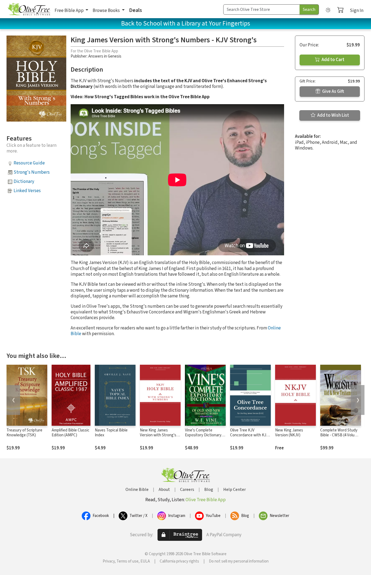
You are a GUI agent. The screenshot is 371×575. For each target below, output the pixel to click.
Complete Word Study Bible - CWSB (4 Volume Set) (340, 435)
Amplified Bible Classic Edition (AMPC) (70, 432)
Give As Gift (332, 91)
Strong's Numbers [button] (32, 172)
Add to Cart (332, 59)
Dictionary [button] (24, 181)
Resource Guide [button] (29, 163)
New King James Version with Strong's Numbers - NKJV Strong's (158, 438)
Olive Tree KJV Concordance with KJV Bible (249, 435)
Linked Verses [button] (27, 191)
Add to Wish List (332, 115)
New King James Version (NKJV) (289, 432)
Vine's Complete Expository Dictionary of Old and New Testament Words (205, 438)
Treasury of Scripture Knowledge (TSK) (24, 432)
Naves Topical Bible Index (111, 432)
